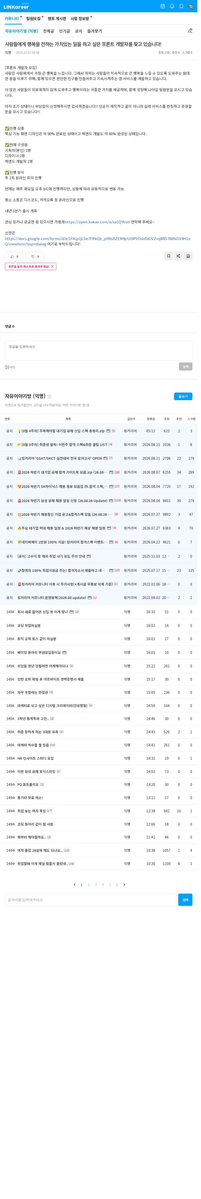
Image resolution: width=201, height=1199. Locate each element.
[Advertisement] (99, 292)
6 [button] (117, 884)
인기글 (64, 31)
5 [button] (110, 884)
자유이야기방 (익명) (21, 31)
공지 (78, 31)
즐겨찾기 (94, 31)
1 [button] (82, 884)
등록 (185, 366)
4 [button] (103, 884)
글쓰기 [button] (183, 396)
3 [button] (96, 884)
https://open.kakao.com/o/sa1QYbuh (97, 221)
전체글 (48, 31)
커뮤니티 (12, 18)
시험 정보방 (80, 18)
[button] (74, 884)
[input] (98, 350)
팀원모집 (33, 18)
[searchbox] (90, 900)
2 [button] (89, 884)
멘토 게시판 (57, 18)
